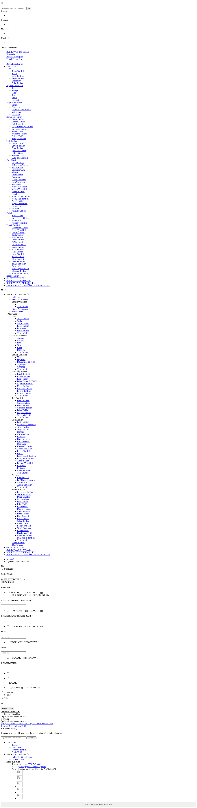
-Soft (86, 804)
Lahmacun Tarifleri (20, 228)
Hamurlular (16, 747)
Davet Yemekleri (19, 179)
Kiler (8, 69)
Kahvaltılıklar (17, 215)
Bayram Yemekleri (19, 203)
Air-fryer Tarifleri (19, 750)
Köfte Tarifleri (18, 254)
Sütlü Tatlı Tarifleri (20, 158)
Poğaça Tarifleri (18, 136)
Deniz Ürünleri (18, 232)
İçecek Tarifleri (18, 191)
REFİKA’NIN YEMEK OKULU (20, 283)
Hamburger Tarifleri (20, 268)
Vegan (14, 105)
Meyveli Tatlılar (18, 155)
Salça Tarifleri (18, 76)
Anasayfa (10, 559)
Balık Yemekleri (18, 261)
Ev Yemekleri (17, 266)
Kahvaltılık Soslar (19, 187)
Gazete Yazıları (18, 759)
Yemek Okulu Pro (14, 59)
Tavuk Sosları (17, 167)
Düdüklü (15, 100)
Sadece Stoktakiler (12, 714)
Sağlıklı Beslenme (14, 102)
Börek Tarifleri (18, 119)
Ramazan (16, 177)
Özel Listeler (11, 160)
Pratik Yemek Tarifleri (21, 196)
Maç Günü (16, 184)
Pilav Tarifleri (17, 252)
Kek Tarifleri (17, 124)
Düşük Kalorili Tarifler (21, 110)
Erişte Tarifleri (18, 240)
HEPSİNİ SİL (7, 582)
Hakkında (10, 54)
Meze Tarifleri (18, 259)
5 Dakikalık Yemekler (21, 165)
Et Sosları (16, 208)
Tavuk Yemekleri (19, 264)
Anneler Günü (18, 201)
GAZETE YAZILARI (15, 278)
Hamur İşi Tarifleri (14, 117)
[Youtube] (20, 775)
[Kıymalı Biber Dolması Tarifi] (27, 724)
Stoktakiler (8, 569)
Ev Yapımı (16, 206)
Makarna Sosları (19, 211)
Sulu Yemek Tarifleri (20, 273)
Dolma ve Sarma (19, 244)
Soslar (14, 73)
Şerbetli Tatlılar (18, 146)
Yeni (6, 698)
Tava (14, 95)
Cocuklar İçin (17, 175)
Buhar (14, 97)
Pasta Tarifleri (17, 148)
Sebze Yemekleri (19, 230)
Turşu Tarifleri (18, 71)
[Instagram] (20, 781)
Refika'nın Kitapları (14, 57)
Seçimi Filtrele (7, 709)
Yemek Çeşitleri (13, 225)
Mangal (15, 90)
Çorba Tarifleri (18, 247)
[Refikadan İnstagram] (20, 787)
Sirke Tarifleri (17, 83)
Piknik (14, 194)
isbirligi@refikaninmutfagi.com (32, 766)
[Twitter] (20, 798)
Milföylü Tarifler (19, 138)
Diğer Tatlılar (17, 153)
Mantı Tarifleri (18, 131)
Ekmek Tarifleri (18, 122)
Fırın (14, 93)
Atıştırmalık (17, 220)
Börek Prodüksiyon (14, 64)
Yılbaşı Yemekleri (19, 189)
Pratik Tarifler (17, 752)
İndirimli (8, 695)
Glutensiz (16, 114)
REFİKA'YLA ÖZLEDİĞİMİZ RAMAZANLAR (28, 285)
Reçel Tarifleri (18, 78)
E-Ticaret (92, 804)
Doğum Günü (18, 162)
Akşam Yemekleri (19, 223)
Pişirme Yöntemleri (14, 85)
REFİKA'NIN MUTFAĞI (17, 52)
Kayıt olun (31, 738)
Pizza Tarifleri (18, 249)
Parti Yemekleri (18, 182)
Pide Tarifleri (17, 237)
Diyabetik (16, 107)
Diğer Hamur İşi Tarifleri (22, 126)
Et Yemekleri (17, 242)
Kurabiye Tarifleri (19, 134)
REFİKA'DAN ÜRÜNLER (18, 281)
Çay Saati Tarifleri (19, 129)
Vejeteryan (16, 112)
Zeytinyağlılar (18, 235)
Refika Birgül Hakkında (22, 757)
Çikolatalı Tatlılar (19, 150)
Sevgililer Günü (18, 170)
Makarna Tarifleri (19, 271)
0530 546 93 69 (34, 764)
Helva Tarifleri (18, 143)
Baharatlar (16, 81)
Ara (28, 8)
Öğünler (9, 213)
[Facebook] (20, 792)
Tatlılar (15, 745)
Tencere (15, 88)
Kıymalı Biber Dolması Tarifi (13, 726)
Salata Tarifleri (18, 256)
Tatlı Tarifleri (11, 141)
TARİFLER (11, 66)
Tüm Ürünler (22, 306)
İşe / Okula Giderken (20, 218)
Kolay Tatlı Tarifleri (20, 199)
